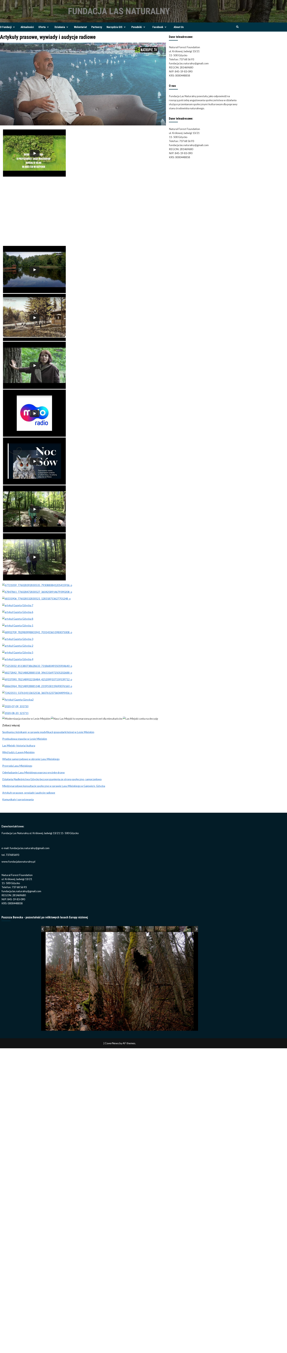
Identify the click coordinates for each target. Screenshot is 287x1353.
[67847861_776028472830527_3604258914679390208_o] (37, 591)
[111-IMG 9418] (50, 929)
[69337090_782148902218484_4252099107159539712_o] (37, 679)
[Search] (237, 27)
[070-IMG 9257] (136, 929)
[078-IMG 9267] (112, 929)
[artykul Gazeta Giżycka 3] (17, 639)
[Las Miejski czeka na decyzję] (140, 718)
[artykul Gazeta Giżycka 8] (17, 618)
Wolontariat (80, 27)
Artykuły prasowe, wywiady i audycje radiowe (28, 792)
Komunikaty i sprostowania (18, 799)
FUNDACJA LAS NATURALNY (119, 11)
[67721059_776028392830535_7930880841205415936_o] (37, 585)
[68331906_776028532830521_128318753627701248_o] (36, 598)
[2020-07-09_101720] (15, 706)
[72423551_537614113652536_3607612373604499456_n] (37, 692)
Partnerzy (96, 27)
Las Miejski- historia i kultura (18, 745)
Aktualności (27, 27)
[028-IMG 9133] (173, 929)
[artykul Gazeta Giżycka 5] (17, 652)
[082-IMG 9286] (99, 929)
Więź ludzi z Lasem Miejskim (18, 752)
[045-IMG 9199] (148, 929)
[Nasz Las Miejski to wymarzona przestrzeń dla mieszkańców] (87, 718)
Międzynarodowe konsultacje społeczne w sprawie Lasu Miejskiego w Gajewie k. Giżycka (53, 786)
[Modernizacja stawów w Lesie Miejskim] (26, 718)
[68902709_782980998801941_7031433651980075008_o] (37, 632)
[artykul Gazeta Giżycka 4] (17, 659)
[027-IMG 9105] (185, 929)
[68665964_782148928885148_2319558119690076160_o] (37, 686)
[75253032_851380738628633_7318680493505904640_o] (37, 666)
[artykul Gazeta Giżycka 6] (17, 612)
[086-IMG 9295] (87, 929)
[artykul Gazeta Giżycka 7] (17, 605)
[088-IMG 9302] (75, 929)
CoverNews (112, 1043)
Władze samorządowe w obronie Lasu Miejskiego (30, 759)
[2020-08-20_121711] (15, 713)
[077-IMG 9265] (124, 929)
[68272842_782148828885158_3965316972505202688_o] (37, 672)
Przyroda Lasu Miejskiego (17, 765)
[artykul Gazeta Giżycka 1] (17, 625)
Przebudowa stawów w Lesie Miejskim (24, 738)
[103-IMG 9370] (62, 929)
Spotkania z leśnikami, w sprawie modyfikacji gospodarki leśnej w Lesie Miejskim (48, 732)
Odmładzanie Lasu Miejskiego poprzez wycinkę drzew (33, 772)
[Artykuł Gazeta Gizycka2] (17, 699)
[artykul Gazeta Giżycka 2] (17, 645)
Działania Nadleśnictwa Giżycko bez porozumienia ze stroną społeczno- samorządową (51, 779)
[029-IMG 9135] (161, 929)
